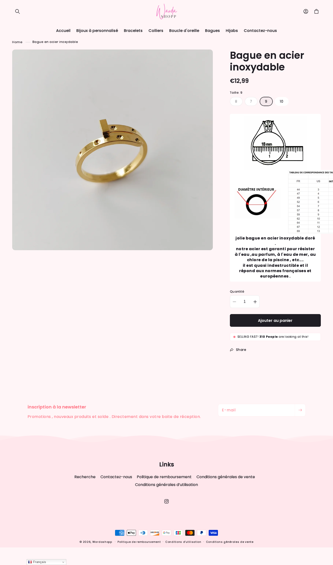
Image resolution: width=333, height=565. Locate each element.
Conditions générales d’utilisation (166, 484)
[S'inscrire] (300, 410)
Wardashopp (102, 542)
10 (282, 101)
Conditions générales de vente (225, 477)
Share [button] (241, 349)
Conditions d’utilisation (183, 542)
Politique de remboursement (164, 477)
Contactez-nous (116, 477)
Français (39, 562)
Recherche (85, 477)
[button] (17, 11)
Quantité (237, 291)
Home (17, 42)
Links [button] (166, 464)
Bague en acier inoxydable (55, 42)
